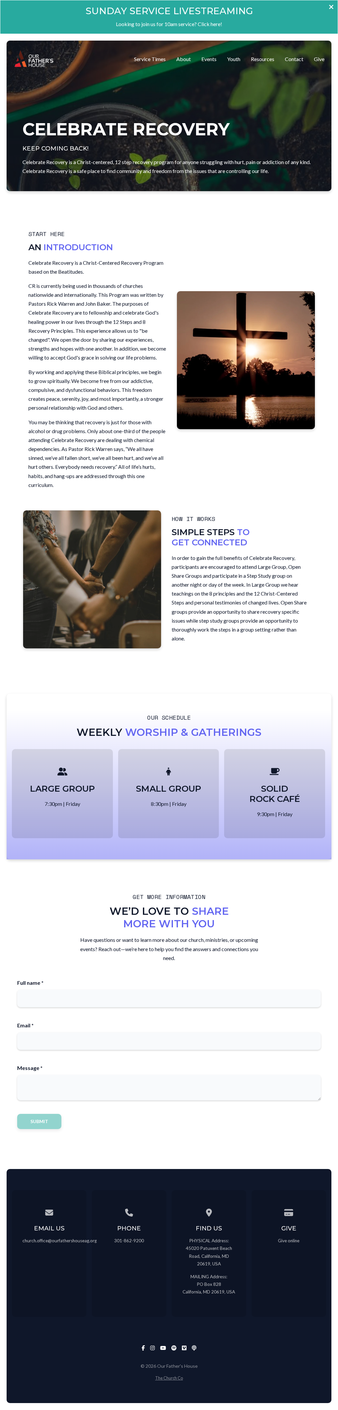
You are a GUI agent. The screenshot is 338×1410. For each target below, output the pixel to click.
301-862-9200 (129, 1240)
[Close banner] (331, 7)
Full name (30, 983)
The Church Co (169, 1378)
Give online (288, 1240)
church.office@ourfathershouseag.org (59, 1240)
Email (25, 1025)
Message (30, 1068)
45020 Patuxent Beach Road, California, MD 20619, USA (209, 1256)
